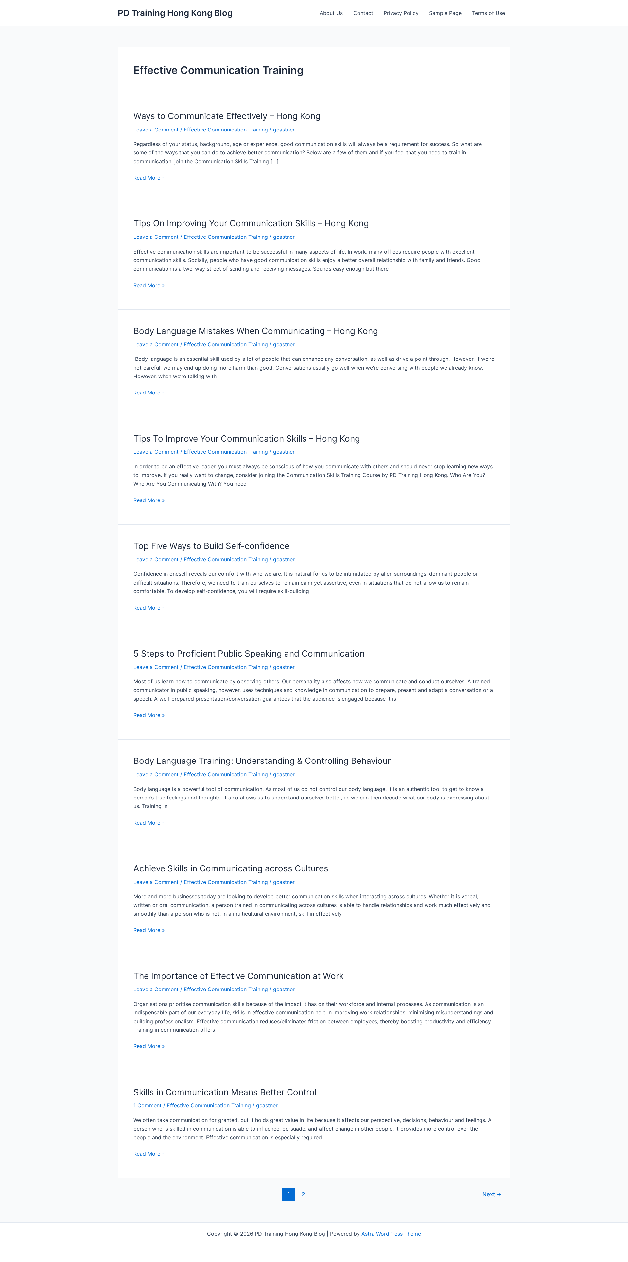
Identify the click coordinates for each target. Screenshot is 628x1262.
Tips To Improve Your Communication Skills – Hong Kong (246, 438)
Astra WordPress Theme (391, 1233)
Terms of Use (488, 13)
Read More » (149, 178)
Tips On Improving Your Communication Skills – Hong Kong (251, 223)
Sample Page (445, 13)
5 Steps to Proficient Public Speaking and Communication (249, 653)
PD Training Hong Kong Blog (175, 13)
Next (492, 1194)
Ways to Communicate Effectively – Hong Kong (227, 116)
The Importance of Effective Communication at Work (238, 976)
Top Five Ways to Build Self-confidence (211, 546)
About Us (331, 13)
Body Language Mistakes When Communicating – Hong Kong (255, 331)
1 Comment (147, 1105)
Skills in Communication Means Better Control (225, 1092)
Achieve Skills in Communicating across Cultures (230, 868)
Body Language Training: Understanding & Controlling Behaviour (262, 761)
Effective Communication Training (226, 129)
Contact (363, 13)
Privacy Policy (401, 13)
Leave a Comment (156, 129)
